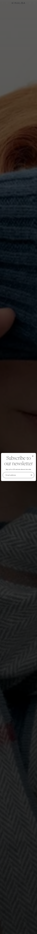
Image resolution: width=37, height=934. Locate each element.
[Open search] (7, 3)
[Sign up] (31, 475)
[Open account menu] (30, 3)
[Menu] (2, 3)
